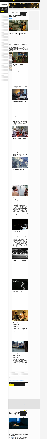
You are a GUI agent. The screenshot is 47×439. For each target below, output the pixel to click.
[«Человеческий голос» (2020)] (10, 53)
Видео (24, 0)
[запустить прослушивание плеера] (25, 10)
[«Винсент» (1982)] (10, 66)
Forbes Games (12, 0)
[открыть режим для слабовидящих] (24, 10)
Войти (36, 0)
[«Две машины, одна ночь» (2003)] (10, 64)
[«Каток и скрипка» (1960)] (10, 57)
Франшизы (19, 0)
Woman (28, 0)
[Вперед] (29, 373)
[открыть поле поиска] (38, 0)
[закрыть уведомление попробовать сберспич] (25, 12)
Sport (30, 0)
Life (26, 0)
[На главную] (2, 0)
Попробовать (21, 15)
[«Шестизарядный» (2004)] (10, 55)
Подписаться (2, 11)
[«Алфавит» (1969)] (10, 62)
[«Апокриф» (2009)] (10, 70)
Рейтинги (16, 0)
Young (32, 0)
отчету (12, 435)
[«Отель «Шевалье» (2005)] (10, 68)
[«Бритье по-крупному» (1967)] (10, 60)
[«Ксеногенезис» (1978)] (10, 58)
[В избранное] (17, 372)
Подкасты (22, 0)
